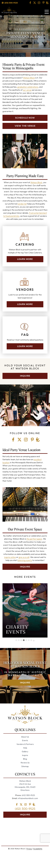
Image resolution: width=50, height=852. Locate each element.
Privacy (29, 849)
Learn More (25, 259)
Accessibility (37, 849)
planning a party (25, 560)
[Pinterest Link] (43, 2)
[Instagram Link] (39, 2)
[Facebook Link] (30, 2)
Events (25, 740)
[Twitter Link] (35, 2)
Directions (25, 790)
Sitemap (25, 766)
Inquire (25, 375)
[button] (16, 640)
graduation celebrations (27, 87)
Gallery (25, 751)
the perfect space (34, 539)
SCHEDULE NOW (25, 117)
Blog (25, 759)
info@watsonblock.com (27, 798)
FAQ (25, 748)
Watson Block (29, 77)
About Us (25, 737)
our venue (27, 90)
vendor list (22, 204)
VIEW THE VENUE (25, 125)
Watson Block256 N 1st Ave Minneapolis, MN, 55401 (25, 784)
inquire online (10, 557)
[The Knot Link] (47, 2)
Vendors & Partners (25, 744)
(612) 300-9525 (11, 3)
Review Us (25, 762)
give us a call (24, 557)
